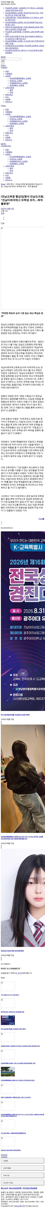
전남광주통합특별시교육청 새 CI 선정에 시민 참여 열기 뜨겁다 (18, 1080)
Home (3, 184)
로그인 (3, 63)
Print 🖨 (41, 519)
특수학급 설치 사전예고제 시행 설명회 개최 (12, 1011)
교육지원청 (7, 1168)
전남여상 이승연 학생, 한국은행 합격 (12, 951)
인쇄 (2, 223)
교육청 (5, 1161)
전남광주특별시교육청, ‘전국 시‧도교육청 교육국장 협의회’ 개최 (18, 1063)
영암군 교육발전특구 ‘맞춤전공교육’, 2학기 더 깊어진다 (16, 1097)
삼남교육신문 (19, 1206)
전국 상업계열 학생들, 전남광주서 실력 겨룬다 (15, 715)
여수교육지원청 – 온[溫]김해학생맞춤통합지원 (13, 1133)
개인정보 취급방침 (30, 1188)
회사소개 (4, 1188)
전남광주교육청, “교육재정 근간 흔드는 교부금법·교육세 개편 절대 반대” (20, 1046)
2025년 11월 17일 (7, 209)
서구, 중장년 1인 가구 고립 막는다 (10, 995)
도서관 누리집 (8, 1183)
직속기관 (6, 1175)
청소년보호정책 (15, 1188)
